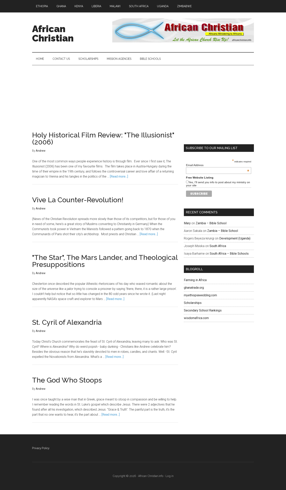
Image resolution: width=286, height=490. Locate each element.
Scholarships (193, 303)
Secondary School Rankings (203, 310)
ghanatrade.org (194, 287)
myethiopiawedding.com (200, 295)
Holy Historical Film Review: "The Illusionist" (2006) (103, 138)
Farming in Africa (195, 280)
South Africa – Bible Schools (229, 253)
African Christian (53, 33)
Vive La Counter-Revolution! (77, 200)
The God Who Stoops (67, 380)
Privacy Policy (40, 448)
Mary (187, 223)
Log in (170, 476)
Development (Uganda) (234, 238)
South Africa (218, 246)
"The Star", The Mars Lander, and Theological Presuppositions (105, 260)
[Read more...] (119, 176)
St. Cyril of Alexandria (67, 322)
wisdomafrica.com (196, 318)
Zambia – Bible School (211, 223)
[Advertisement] (143, 94)
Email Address (217, 165)
